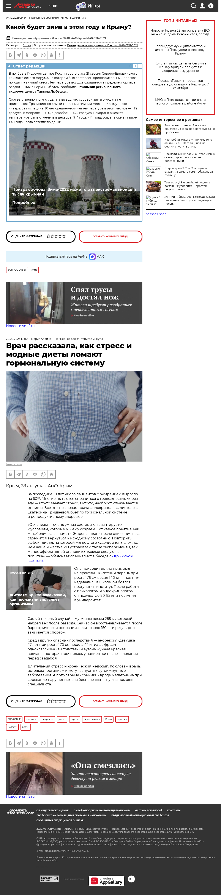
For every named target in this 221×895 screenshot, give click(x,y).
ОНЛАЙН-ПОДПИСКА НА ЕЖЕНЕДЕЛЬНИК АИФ (102, 810)
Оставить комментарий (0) (110, 236)
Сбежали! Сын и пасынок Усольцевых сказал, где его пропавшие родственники (189, 157)
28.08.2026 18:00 (17, 338)
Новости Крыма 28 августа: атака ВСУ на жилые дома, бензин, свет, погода (180, 32)
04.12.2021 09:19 (16, 17)
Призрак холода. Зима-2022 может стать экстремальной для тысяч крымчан (74, 192)
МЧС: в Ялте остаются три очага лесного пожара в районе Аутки (180, 101)
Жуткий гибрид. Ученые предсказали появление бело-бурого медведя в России (189, 200)
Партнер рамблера (73, 879)
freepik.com (14, 464)
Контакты (173, 810)
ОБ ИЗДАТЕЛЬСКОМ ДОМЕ (52, 810)
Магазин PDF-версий (148, 810)
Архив (27, 45)
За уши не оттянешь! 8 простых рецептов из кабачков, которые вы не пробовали (189, 129)
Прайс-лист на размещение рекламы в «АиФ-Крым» (71, 815)
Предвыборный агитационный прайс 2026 (140, 815)
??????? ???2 (156, 215)
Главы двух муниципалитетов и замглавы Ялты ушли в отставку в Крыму (180, 49)
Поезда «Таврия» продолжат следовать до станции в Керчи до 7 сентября (180, 84)
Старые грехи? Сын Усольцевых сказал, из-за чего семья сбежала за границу (188, 172)
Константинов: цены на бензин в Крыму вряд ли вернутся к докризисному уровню (181, 67)
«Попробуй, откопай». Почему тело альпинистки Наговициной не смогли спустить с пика (188, 143)
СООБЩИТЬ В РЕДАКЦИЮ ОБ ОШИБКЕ (60, 820)
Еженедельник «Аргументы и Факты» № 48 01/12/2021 (102, 45)
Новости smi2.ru (20, 326)
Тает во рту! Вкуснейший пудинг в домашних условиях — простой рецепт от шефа (187, 186)
